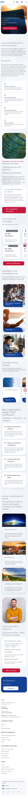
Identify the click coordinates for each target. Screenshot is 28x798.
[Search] (14, 2)
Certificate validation (5, 757)
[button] (17, 2)
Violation (3, 742)
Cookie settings (4, 773)
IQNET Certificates (4, 753)
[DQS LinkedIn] (13, 792)
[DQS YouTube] (18, 792)
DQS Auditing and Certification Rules (8, 735)
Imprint (2, 764)
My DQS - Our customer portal (7, 749)
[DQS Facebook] (8, 792)
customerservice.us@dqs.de (6, 712)
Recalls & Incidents (5, 737)
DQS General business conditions (7, 769)
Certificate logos (4, 755)
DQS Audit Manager (5, 751)
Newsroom (3, 724)
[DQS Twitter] (3, 792)
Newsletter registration (5, 728)
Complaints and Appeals (6, 739)
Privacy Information (5, 767)
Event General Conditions (6, 771)
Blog (2, 726)
